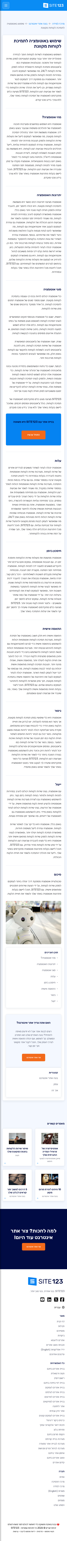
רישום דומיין (59, 1378)
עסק (55, 1084)
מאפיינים (61, 1330)
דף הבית (61, 1321)
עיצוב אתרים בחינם (56, 1457)
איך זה (54, 1090)
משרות (56, 1491)
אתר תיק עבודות (57, 1411)
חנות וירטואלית (58, 1373)
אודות (62, 1477)
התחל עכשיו (33, 434)
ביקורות (61, 1335)
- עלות (54, 976)
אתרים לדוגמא (58, 1340)
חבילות (61, 1326)
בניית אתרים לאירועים (55, 1397)
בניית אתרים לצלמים (55, 1392)
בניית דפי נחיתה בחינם (54, 1382)
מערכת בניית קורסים (55, 1439)
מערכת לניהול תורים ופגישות (51, 1448)
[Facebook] (62, 1299)
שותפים (61, 1495)
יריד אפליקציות (53, 1349)
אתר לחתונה (59, 1406)
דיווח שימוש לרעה (27, 1531)
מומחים (61, 1500)
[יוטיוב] (42, 1299)
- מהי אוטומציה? (49, 957)
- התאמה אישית (49, 988)
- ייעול (54, 1001)
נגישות (15, 1531)
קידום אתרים (59, 1462)
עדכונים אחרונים (57, 1354)
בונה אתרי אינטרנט (38, 23)
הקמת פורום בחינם (56, 1434)
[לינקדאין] (49, 1299)
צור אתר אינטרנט (33, 1057)
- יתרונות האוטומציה (47, 964)
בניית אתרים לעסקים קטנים (52, 1415)
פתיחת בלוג (59, 1429)
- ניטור (54, 995)
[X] (56, 1299)
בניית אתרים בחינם (56, 1368)
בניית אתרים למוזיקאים (54, 1401)
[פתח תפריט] (5, 5)
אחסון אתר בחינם (56, 1453)
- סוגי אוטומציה (50, 970)
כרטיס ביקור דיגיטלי (55, 1420)
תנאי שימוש (49, 1531)
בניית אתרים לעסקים (55, 1387)
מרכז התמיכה (58, 1481)
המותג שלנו (59, 1505)
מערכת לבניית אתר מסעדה (52, 1443)
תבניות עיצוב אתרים (55, 1345)
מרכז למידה (58, 23)
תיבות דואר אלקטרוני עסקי (52, 1425)
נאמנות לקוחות (30, 668)
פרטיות (40, 1531)
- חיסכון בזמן (51, 982)
